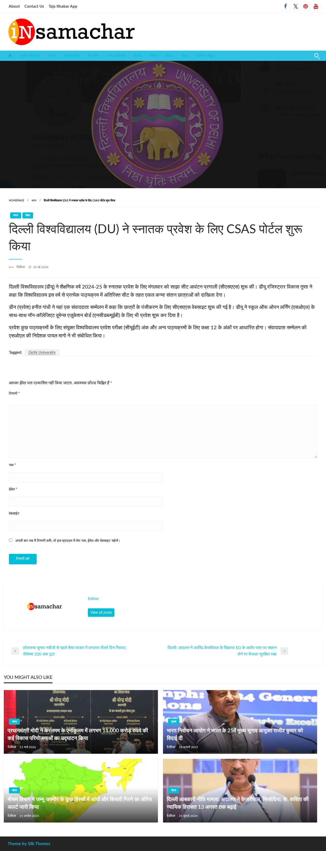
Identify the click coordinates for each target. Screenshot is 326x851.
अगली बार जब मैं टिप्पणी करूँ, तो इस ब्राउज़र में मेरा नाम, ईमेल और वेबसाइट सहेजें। (67, 541)
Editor (21, 267)
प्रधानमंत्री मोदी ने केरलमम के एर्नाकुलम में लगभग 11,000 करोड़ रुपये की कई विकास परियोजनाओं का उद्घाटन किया (78, 734)
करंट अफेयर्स (116, 56)
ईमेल (13, 489)
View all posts (101, 612)
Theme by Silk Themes (29, 844)
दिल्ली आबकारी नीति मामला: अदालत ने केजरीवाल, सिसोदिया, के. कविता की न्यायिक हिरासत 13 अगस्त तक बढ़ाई (238, 803)
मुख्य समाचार (30, 56)
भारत (51, 56)
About (14, 6)
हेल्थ (169, 56)
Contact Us (34, 6)
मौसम (154, 56)
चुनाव (138, 56)
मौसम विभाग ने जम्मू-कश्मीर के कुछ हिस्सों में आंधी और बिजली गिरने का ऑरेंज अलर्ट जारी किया (80, 803)
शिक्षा (184, 56)
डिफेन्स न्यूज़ (205, 56)
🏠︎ (10, 56)
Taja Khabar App (63, 6)
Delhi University (42, 352)
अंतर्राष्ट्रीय (71, 56)
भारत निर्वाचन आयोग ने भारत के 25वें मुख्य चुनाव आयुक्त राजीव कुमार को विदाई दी (235, 734)
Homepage (16, 200)
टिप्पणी (14, 393)
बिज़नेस (93, 56)
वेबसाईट (14, 513)
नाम (12, 465)
